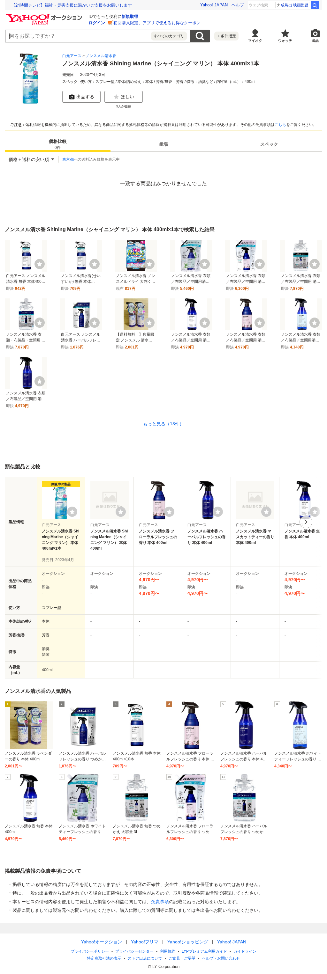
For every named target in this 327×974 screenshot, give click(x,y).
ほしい (127, 96)
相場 (163, 144)
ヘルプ (238, 5)
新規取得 (130, 16)
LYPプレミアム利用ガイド (204, 951)
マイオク (255, 40)
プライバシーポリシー (90, 951)
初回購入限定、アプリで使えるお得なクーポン (157, 22)
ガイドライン (244, 951)
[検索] (315, 5)
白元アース (71, 56)
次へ (306, 522)
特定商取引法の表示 (104, 958)
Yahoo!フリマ (144, 941)
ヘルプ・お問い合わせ (221, 958)
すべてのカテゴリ (169, 36)
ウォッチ (285, 40)
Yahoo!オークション (101, 941)
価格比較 (58, 144)
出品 (315, 40)
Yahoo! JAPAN (214, 5)
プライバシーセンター (134, 951)
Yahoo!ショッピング (187, 941)
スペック (269, 144)
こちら (280, 124)
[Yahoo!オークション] (45, 15)
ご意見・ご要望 (182, 958)
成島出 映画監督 (294, 5)
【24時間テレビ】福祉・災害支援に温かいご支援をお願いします (71, 5)
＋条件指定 (226, 36)
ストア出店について (145, 958)
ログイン (96, 22)
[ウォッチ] (39, 264)
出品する (85, 96)
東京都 (68, 159)
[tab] (57, 144)
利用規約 (167, 951)
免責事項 (160, 901)
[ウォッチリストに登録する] (72, 512)
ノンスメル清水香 (101, 56)
